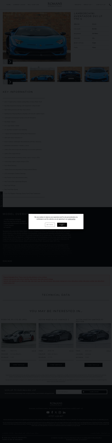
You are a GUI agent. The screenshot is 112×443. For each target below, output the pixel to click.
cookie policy (71, 219)
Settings (50, 224)
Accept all (62, 225)
